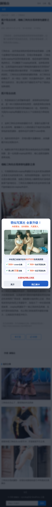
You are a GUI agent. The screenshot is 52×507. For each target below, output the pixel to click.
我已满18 (35, 284)
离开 (13, 284)
